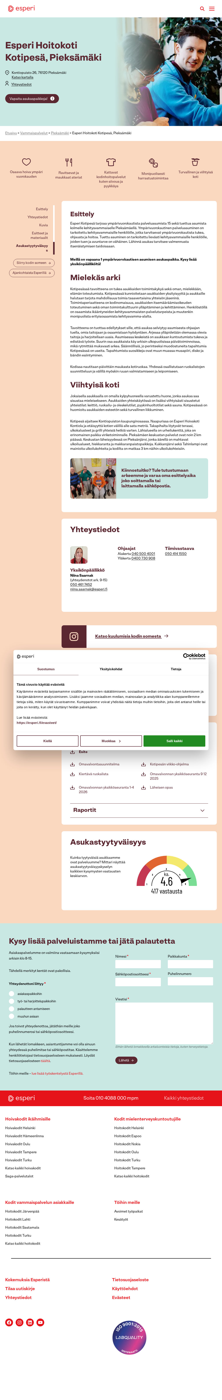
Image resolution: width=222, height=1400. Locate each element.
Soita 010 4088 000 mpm (111, 1098)
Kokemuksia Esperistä (27, 1280)
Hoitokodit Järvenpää (22, 1211)
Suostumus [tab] (46, 669)
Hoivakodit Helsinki (20, 1128)
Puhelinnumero (179, 974)
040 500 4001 (143, 554)
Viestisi (122, 999)
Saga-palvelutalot (19, 1176)
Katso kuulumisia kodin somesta (128, 636)
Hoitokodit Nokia (127, 1144)
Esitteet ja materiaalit (39, 236)
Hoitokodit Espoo (127, 1136)
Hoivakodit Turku (18, 1160)
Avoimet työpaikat (128, 1211)
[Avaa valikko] (212, 8)
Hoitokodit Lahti (17, 1219)
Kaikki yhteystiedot (184, 1098)
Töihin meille (127, 1203)
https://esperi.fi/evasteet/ (37, 722)
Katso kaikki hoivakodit (23, 1168)
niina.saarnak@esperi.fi (88, 589)
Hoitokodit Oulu (126, 1152)
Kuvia (43, 225)
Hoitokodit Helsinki (129, 1128)
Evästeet (121, 1298)
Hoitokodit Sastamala (22, 1228)
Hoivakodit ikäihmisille (28, 1119)
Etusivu (11, 133)
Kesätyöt (121, 1219)
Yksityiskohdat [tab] (111, 669)
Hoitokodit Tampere (129, 1168)
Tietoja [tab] (176, 669)
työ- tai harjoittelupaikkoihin (37, 1001)
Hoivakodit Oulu (17, 1144)
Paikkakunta (178, 957)
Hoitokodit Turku (127, 1160)
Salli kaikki (174, 741)
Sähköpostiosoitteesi (133, 974)
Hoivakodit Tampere (21, 1152)
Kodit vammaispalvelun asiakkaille (39, 1203)
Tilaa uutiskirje (20, 1289)
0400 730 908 (143, 558)
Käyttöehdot (125, 1289)
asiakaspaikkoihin (30, 994)
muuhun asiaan (28, 1016)
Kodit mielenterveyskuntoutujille (147, 1119)
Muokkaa (108, 741)
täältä (45, 1061)
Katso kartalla (22, 77)
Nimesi (122, 957)
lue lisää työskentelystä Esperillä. (57, 1074)
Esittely (42, 209)
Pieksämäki (60, 133)
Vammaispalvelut (34, 133)
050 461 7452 (81, 585)
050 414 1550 (176, 554)
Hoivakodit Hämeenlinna (24, 1136)
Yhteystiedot (21, 84)
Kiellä (47, 741)
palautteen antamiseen (34, 1009)
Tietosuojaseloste (130, 1280)
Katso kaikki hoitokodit (131, 1176)
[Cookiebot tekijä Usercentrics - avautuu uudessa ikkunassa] (186, 656)
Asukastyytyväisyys (32, 248)
